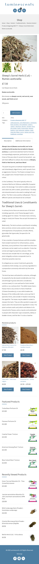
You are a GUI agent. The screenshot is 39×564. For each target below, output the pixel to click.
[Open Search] (24, 10)
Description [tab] (8, 141)
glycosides (14, 128)
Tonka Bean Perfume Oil (10, 408)
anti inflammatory (25, 123)
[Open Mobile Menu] (15, 10)
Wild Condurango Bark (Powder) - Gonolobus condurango (12, 509)
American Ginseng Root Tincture (12, 447)
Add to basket (16, 113)
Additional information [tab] (23, 141)
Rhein (18, 132)
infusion (31, 128)
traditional (13, 134)
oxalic (31, 130)
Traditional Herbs (21, 23)
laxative (13, 130)
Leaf (17, 130)
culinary (13, 127)
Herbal (13, 23)
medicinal (21, 130)
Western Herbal (31, 23)
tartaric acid (28, 132)
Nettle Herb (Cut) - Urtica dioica (12, 535)
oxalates (27, 130)
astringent (33, 123)
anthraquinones (15, 123)
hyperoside (24, 128)
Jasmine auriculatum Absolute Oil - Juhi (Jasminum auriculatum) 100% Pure (13, 496)
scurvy (22, 132)
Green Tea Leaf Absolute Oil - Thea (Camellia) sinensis (13, 482)
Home (3, 23)
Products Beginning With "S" (10, 26)
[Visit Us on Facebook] (15, 558)
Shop (8, 23)
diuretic (24, 127)
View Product (8, 355)
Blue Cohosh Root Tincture (11, 460)
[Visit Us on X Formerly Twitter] (23, 558)
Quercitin (13, 132)
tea (33, 132)
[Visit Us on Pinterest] (19, 558)
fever (33, 127)
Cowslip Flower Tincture (10, 434)
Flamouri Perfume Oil (9, 421)
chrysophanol (23, 125)
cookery (30, 125)
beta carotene (15, 125)
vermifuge (20, 134)
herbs (19, 128)
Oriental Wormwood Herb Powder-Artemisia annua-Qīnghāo (13, 522)
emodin (29, 127)
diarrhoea (18, 127)
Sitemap (19, 554)
